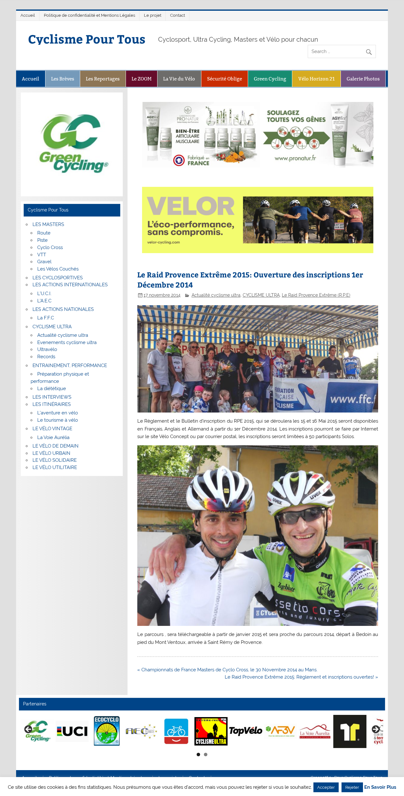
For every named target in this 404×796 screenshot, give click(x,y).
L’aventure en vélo (57, 413)
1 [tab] (198, 754)
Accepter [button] (326, 787)
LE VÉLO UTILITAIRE (55, 467)
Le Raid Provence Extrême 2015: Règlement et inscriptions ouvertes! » (301, 677)
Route (43, 233)
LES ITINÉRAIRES (52, 404)
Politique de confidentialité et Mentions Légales (89, 15)
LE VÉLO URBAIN (51, 453)
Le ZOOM (142, 79)
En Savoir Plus (380, 787)
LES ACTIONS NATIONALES (63, 309)
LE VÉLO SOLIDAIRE (55, 460)
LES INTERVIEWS (52, 397)
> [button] (375, 729)
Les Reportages (103, 79)
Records (46, 356)
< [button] (28, 729)
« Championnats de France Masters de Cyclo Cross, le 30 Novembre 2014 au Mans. (227, 670)
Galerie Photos (363, 79)
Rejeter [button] (352, 787)
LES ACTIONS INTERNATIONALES (70, 285)
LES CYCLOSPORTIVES (58, 278)
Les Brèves (62, 79)
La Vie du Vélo (179, 79)
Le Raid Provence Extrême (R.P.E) (316, 295)
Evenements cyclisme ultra (67, 342)
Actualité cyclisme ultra (216, 295)
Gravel (44, 261)
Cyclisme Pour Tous (87, 39)
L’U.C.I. (44, 293)
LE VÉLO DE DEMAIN (56, 446)
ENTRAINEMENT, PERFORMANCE (70, 365)
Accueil (28, 15)
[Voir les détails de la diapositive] (37, 731)
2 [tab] (205, 754)
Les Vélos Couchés (58, 269)
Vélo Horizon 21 (316, 79)
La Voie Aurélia (53, 437)
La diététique (51, 388)
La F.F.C (45, 318)
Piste (42, 240)
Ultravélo (47, 349)
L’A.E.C (44, 301)
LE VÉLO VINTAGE (52, 428)
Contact (177, 15)
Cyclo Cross (50, 247)
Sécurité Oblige (224, 79)
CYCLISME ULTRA (261, 295)
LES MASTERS (48, 224)
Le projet (152, 15)
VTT (41, 255)
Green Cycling (270, 79)
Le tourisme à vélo (57, 420)
